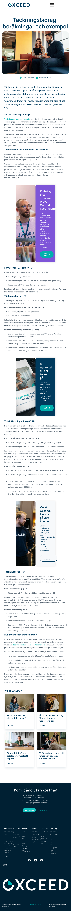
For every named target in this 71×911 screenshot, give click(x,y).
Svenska (5, 863)
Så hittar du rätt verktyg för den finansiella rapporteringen (51, 718)
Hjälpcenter (53, 851)
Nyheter (52, 842)
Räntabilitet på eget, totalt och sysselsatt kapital (17, 756)
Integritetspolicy (54, 904)
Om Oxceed (53, 831)
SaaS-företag (34, 842)
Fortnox (24, 831)
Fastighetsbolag (35, 839)
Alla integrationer (26, 851)
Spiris (24, 834)
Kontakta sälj (53, 839)
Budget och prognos (6, 834)
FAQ (42, 843)
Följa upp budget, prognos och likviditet (16, 843)
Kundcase (44, 836)
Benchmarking (7, 852)
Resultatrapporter (7, 831)
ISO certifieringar (54, 834)
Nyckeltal (6, 837)
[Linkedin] (35, 860)
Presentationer (7, 846)
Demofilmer (44, 831)
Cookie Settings (35, 904)
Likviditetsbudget (7, 848)
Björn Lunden (24, 839)
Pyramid (24, 848)
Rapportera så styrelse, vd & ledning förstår (16, 835)
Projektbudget (7, 843)
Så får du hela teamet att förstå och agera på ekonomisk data (51, 756)
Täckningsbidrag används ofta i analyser (29, 645)
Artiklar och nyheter (44, 839)
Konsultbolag (35, 831)
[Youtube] (41, 860)
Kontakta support (53, 853)
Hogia (24, 841)
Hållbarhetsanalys (7, 850)
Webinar (43, 841)
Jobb (51, 844)
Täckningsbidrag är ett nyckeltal (17, 119)
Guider (43, 834)
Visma (24, 836)
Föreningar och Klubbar (35, 837)
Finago (24, 843)
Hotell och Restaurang (35, 834)
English (5, 865)
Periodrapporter (7, 841)
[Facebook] (29, 860)
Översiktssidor (7, 839)
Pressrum (53, 837)
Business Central (25, 846)
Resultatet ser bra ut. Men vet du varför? (17, 716)
